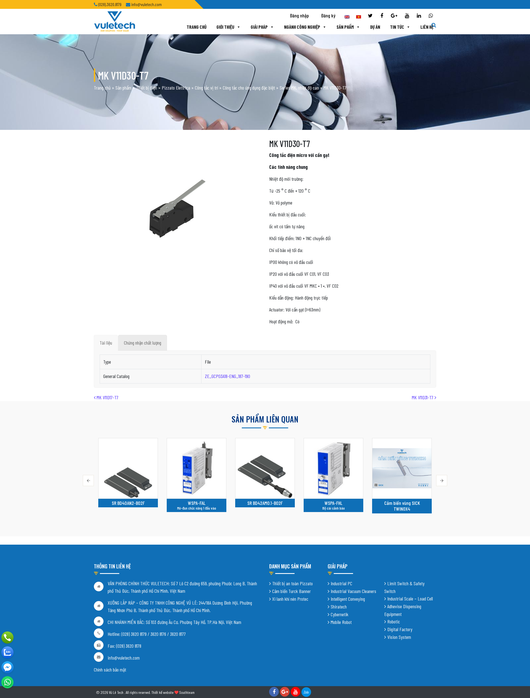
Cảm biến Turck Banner (291, 591)
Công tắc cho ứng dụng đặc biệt (249, 88)
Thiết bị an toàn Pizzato (292, 583)
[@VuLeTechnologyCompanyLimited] (7, 667)
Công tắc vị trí (206, 88)
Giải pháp (259, 27)
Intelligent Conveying (348, 599)
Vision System (399, 637)
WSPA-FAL (128, 503)
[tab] (106, 343)
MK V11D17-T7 (107, 397)
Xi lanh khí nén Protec (290, 599)
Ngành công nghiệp (302, 27)
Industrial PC (341, 583)
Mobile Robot (341, 622)
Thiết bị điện (146, 88)
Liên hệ (426, 27)
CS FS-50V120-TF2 (402, 503)
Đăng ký (328, 15)
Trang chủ (196, 27)
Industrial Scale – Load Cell (410, 598)
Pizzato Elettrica (176, 88)
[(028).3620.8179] (7, 637)
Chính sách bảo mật (110, 669)
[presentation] (88, 480)
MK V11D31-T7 (423, 397)
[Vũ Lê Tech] (114, 21)
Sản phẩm (345, 27)
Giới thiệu (225, 27)
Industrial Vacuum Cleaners (353, 591)
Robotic (393, 621)
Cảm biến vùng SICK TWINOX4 (333, 506)
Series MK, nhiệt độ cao (299, 88)
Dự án (375, 27)
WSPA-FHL (265, 503)
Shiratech (339, 606)
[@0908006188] (7, 682)
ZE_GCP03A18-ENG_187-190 (227, 376)
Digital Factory (399, 629)
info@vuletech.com (124, 658)
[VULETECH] (7, 652)
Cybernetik (339, 614)
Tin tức (397, 27)
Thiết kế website (162, 692)
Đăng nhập (299, 15)
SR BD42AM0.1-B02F (196, 503)
